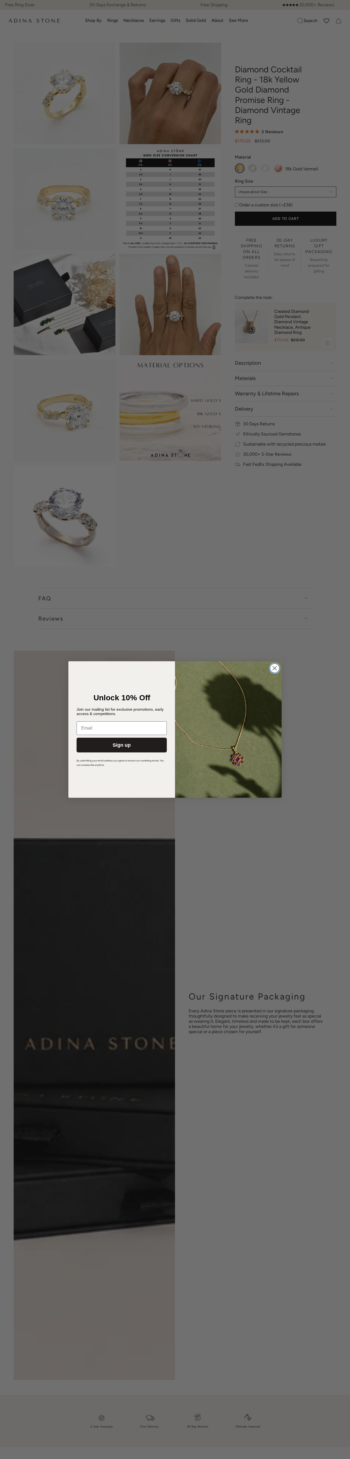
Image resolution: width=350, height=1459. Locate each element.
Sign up (122, 745)
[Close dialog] (274, 668)
